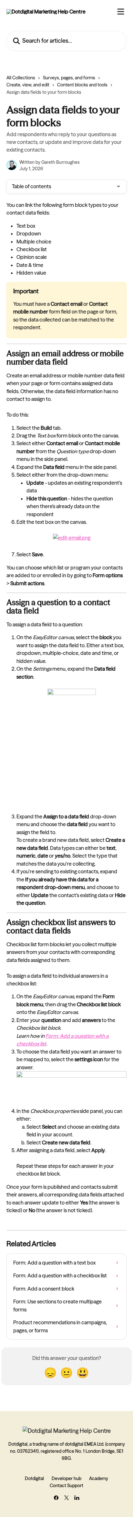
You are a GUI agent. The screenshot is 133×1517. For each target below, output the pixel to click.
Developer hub (66, 1478)
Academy (98, 1478)
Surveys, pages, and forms (69, 78)
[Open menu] (121, 11)
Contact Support (66, 1485)
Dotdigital (34, 1478)
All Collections (20, 78)
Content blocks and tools (82, 85)
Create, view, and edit (27, 85)
